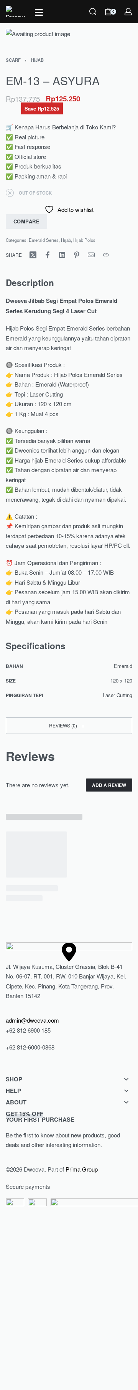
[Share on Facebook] (47, 254)
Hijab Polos (84, 240)
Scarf (13, 60)
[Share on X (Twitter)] (33, 254)
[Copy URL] (105, 254)
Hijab (37, 60)
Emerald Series (44, 240)
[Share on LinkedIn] (62, 254)
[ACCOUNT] (128, 12)
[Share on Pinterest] (76, 254)
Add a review (109, 785)
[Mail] (91, 254)
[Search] (93, 11)
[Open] (38, 12)
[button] (69, 725)
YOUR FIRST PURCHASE (40, 1116)
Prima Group (82, 1169)
